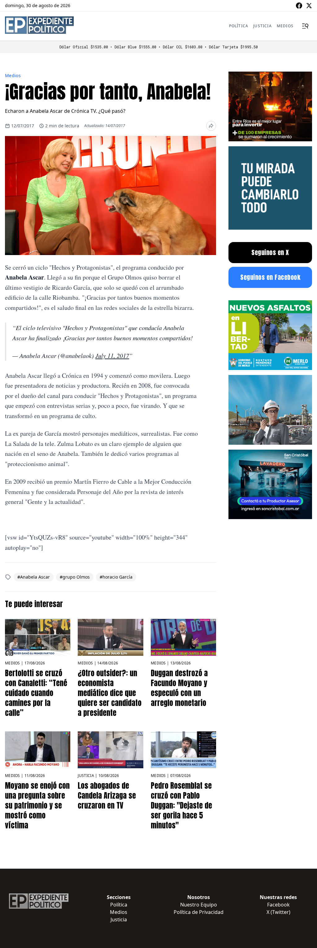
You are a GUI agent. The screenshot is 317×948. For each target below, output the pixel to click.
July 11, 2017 (112, 355)
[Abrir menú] (305, 26)
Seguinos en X (270, 252)
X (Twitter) (278, 912)
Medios (285, 26)
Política (239, 26)
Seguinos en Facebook (270, 277)
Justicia (262, 26)
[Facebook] (299, 5)
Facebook (278, 904)
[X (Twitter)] (309, 5)
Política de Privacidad (199, 912)
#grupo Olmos (75, 577)
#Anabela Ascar (33, 577)
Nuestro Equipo (198, 904)
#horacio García (116, 577)
